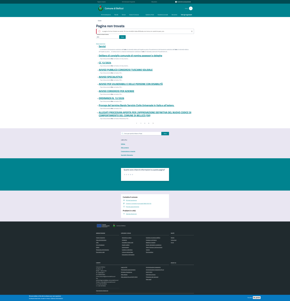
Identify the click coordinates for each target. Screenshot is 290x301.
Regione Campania (101, 2)
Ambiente (124, 240)
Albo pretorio (154, 2)
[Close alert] (192, 31)
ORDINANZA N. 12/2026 (111, 98)
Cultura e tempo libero (127, 252)
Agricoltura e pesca (126, 238)
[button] (183, 2)
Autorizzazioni (125, 247)
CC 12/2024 (105, 62)
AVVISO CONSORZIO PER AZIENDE (116, 91)
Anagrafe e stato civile (127, 242)
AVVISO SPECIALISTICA (110, 77)
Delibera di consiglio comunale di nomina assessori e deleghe (130, 55)
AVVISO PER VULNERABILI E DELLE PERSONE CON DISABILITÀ (131, 84)
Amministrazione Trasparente (128, 2)
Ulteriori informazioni (57, 298)
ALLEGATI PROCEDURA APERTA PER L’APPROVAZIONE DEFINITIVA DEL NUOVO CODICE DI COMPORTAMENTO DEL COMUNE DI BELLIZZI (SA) (145, 114)
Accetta (250, 298)
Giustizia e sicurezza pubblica (153, 238)
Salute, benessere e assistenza (153, 245)
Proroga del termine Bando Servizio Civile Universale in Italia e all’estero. (136, 105)
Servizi (102, 46)
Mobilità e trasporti (150, 242)
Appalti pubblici (125, 245)
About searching (100, 44)
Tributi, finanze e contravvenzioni (154, 247)
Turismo (148, 250)
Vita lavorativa (149, 252)
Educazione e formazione (128, 254)
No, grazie (256, 297)
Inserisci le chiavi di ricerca (103, 34)
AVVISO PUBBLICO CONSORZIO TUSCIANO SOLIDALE (126, 70)
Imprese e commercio (151, 240)
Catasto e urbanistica (127, 250)
